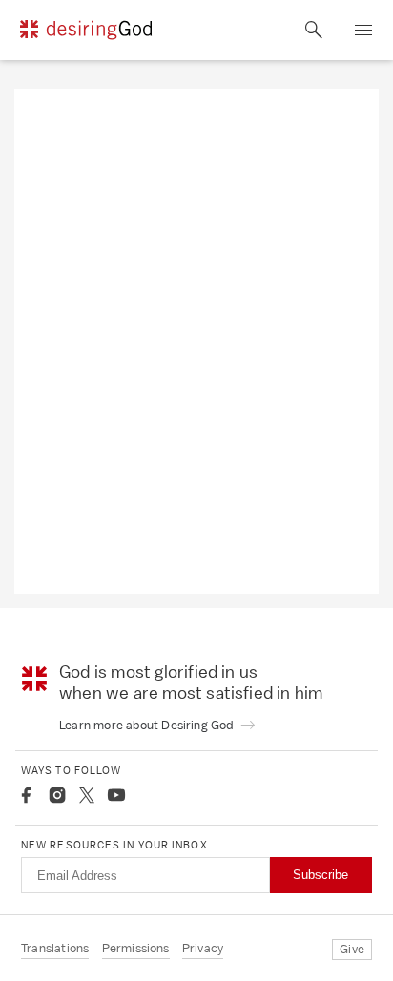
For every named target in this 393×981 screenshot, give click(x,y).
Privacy (202, 948)
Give (352, 949)
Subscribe (320, 875)
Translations (55, 948)
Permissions (136, 948)
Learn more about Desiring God (148, 725)
